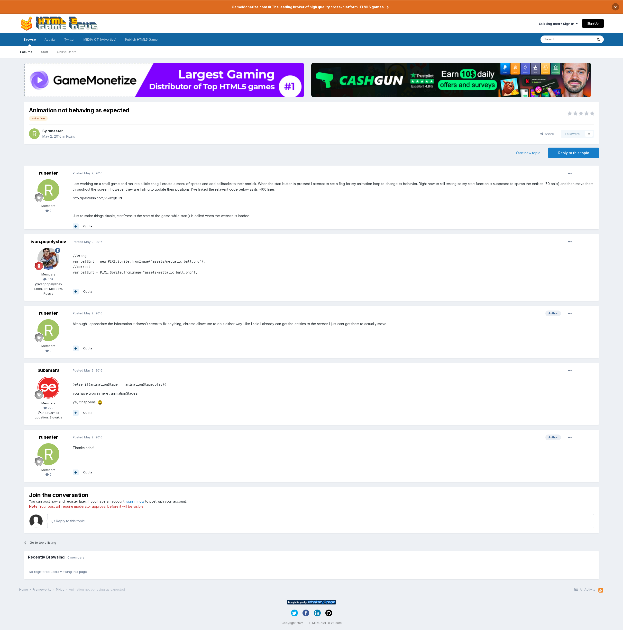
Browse (30, 39)
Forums (26, 52)
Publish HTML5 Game (141, 39)
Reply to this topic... (71, 521)
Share (548, 134)
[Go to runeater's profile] (34, 133)
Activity (50, 39)
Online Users (66, 52)
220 (50, 408)
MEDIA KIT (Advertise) (99, 39)
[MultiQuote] (76, 226)
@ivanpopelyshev (48, 284)
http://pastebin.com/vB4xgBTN (97, 198)
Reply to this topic (573, 153)
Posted (87, 173)
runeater (55, 131)
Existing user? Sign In (557, 24)
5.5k (50, 279)
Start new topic (528, 153)
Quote (87, 226)
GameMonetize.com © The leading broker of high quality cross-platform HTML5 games (308, 7)
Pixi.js (70, 136)
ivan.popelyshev (48, 241)
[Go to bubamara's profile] (48, 388)
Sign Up (593, 23)
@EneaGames (48, 413)
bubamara (48, 370)
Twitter (69, 39)
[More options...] (570, 173)
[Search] (598, 39)
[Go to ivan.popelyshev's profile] (48, 259)
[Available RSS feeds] (601, 590)
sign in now (135, 501)
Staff (44, 52)
